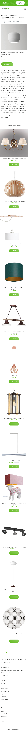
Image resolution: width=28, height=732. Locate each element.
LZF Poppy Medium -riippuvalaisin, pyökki (14, 201)
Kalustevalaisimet (5, 686)
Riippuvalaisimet (20, 52)
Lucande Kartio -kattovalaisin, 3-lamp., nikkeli (14, 547)
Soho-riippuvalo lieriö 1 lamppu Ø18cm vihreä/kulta (14, 288)
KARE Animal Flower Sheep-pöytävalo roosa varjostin (14, 504)
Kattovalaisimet (11, 52)
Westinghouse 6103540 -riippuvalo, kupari (14, 376)
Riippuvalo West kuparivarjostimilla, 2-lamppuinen (14, 332)
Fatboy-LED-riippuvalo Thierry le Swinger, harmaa (14, 244)
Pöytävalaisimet (5, 694)
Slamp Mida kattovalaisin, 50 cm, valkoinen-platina (14, 634)
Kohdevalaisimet (5, 691)
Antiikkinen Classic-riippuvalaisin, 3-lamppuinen (14, 158)
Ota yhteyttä (4, 713)
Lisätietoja (7, 64)
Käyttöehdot (4, 716)
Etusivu (3, 19)
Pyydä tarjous (20, 3)
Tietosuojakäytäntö (6, 719)
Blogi (2, 711)
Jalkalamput (4, 683)
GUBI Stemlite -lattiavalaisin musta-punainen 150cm (14, 590)
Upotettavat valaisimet (6, 702)
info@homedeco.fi (5, 675)
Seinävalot (3, 696)
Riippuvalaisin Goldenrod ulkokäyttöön (14, 418)
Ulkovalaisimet (4, 699)
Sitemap (3, 721)
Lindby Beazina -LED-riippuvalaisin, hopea (14, 461)
